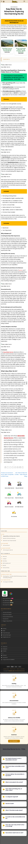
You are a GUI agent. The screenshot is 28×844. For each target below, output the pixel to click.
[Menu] (24, 1)
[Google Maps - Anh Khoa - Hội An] (11, 593)
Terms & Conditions (21, 668)
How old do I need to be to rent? (14, 832)
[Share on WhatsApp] (5, 467)
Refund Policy (6, 668)
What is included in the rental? (14, 782)
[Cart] (4, 1)
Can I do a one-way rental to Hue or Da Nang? (15, 825)
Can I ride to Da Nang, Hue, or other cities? (14, 789)
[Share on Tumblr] (22, 467)
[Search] (2, 1)
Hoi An (20, 270)
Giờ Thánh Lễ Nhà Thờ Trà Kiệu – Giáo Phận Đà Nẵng (20, 474)
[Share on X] (10, 467)
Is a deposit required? (12, 796)
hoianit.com (11, 670)
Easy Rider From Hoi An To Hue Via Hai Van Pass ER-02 (7, 49)
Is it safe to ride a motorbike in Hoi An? (15, 817)
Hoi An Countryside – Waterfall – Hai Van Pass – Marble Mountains (21, 50)
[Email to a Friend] (15, 467)
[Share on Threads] (13, 467)
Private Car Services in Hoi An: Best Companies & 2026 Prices (7, 474)
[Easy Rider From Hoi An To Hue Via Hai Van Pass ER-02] (7, 43)
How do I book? (10, 803)
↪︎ (14, 21)
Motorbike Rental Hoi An (20, 670)
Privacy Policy (13, 668)
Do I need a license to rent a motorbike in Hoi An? (13, 759)
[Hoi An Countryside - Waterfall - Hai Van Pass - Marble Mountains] (21, 43)
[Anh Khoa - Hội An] (4, 594)
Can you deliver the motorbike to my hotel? (15, 774)
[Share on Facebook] (8, 467)
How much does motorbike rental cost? (15, 767)
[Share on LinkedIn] (20, 467)
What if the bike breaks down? (14, 810)
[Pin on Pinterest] (18, 467)
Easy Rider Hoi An (8, 352)
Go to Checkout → (14, 741)
